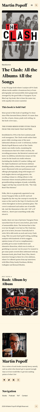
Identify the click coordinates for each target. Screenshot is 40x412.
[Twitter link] (9, 380)
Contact (25, 396)
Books (4, 396)
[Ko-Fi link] (4, 380)
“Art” (18, 396)
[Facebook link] (14, 380)
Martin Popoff (14, 5)
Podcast (12, 396)
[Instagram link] (18, 380)
